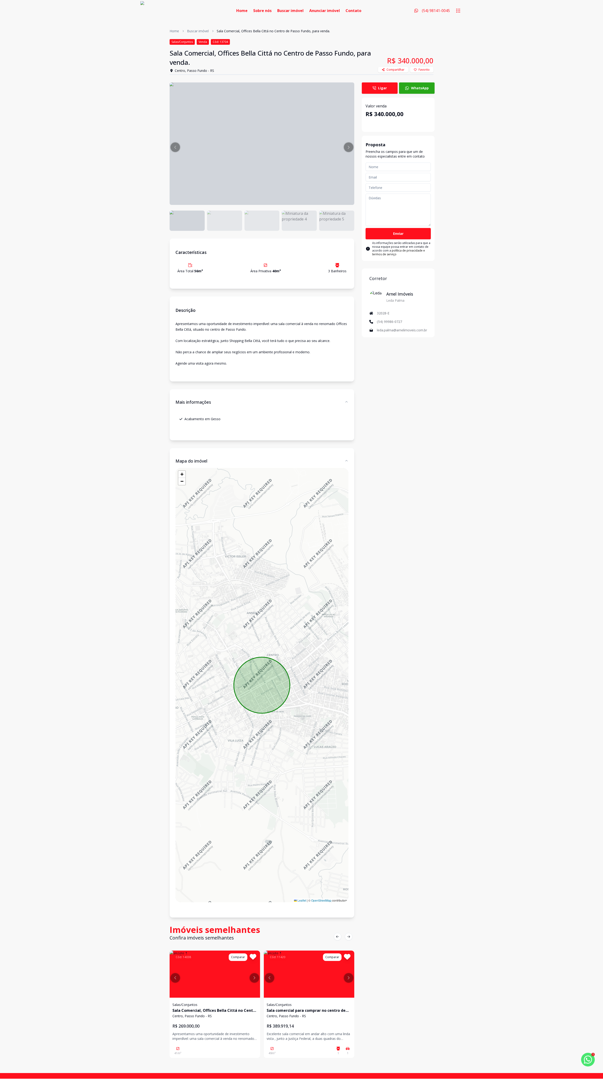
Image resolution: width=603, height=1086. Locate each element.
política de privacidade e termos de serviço (398, 252)
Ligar (382, 88)
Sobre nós (262, 10)
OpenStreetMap (321, 900)
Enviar (398, 233)
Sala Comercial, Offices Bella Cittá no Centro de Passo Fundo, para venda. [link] (273, 31)
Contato (353, 10)
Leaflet (301, 900)
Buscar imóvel (290, 10)
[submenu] (458, 11)
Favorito (424, 70)
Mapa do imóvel (191, 461)
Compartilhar (395, 70)
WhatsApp (420, 88)
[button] (175, 147)
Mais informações (193, 402)
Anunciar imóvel (324, 10)
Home (242, 10)
